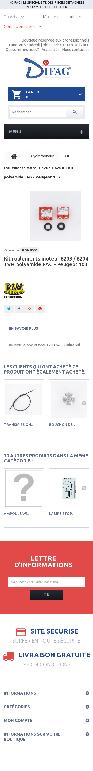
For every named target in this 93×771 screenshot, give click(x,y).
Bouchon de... (62, 425)
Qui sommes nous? (22, 49)
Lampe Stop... (61, 514)
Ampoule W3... (17, 514)
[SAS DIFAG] (46, 68)
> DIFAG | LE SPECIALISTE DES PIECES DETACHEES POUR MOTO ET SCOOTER (46, 5)
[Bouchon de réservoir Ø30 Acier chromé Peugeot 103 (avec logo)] (69, 399)
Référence (11, 250)
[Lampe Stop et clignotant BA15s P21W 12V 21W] (69, 488)
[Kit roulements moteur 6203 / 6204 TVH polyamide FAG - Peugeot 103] (55, 216)
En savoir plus (23, 328)
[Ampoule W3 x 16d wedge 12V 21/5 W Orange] (24, 488)
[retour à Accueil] (14, 156)
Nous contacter (75, 49)
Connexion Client (19, 26)
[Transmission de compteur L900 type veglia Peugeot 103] (24, 399)
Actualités (50, 49)
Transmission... (18, 425)
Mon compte (18, 720)
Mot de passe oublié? (62, 16)
